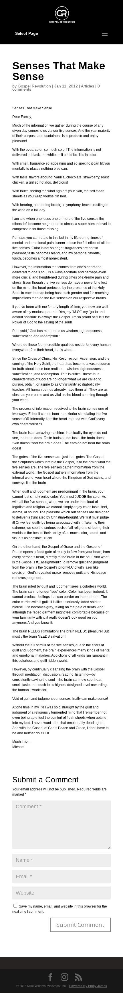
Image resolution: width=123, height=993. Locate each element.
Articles (87, 86)
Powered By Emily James (88, 986)
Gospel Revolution (34, 86)
